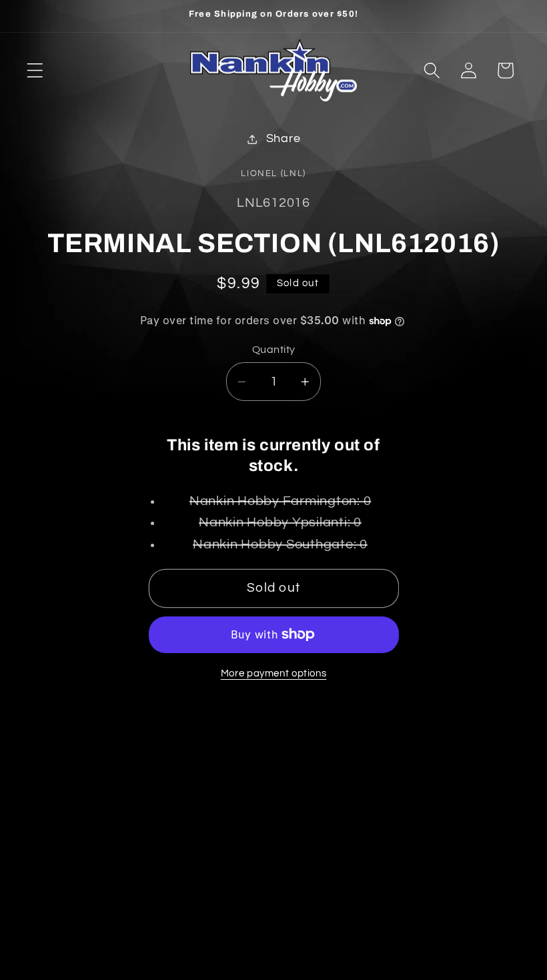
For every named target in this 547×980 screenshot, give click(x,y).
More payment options (274, 673)
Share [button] (283, 139)
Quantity (274, 349)
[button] (35, 70)
